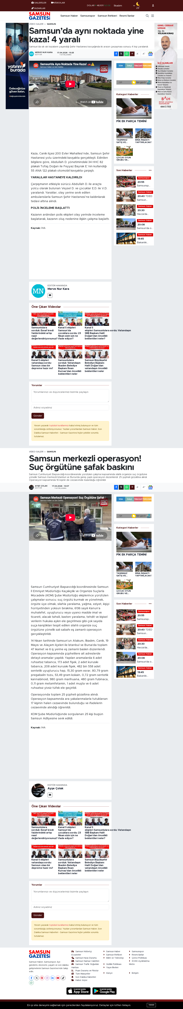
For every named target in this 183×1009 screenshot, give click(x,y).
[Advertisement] (70, 129)
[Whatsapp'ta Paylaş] (126, 54)
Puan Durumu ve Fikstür (87, 971)
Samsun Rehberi (107, 16)
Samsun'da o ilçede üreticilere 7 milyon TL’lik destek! (144, 226)
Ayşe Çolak (55, 788)
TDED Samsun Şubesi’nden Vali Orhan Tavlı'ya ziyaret (144, 198)
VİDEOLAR (59, 3)
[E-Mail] (50, 295)
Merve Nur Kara (58, 289)
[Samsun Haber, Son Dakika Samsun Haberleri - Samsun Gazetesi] (39, 15)
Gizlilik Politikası (113, 964)
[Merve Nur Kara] (38, 291)
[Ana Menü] (152, 16)
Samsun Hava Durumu (86, 958)
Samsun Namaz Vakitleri (87, 961)
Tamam (151, 1005)
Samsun (51, 24)
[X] (36, 978)
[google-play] (104, 991)
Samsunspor (87, 16)
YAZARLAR (39, 8)
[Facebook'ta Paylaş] (116, 54)
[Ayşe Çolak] (38, 790)
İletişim (135, 973)
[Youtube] (57, 978)
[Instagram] (47, 978)
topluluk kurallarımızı (59, 426)
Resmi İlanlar (127, 16)
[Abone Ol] (150, 53)
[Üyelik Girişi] (152, 5)
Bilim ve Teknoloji (115, 958)
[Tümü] (150, 170)
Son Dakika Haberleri (85, 977)
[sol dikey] (17, 66)
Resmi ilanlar (138, 955)
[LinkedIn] (52, 978)
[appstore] (79, 991)
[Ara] (147, 16)
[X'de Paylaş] (121, 54)
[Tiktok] (63, 978)
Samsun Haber (69, 16)
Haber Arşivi (81, 980)
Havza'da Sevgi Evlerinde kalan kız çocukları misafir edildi (144, 212)
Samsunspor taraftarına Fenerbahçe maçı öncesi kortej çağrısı (144, 184)
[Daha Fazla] (132, 54)
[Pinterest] (42, 978)
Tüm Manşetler (82, 974)
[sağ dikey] (165, 66)
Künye (109, 973)
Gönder (37, 416)
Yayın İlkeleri (112, 967)
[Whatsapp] (31, 982)
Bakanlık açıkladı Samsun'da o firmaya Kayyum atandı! (144, 241)
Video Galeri (36, 24)
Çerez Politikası (139, 958)
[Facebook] (31, 978)
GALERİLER (40, 3)
